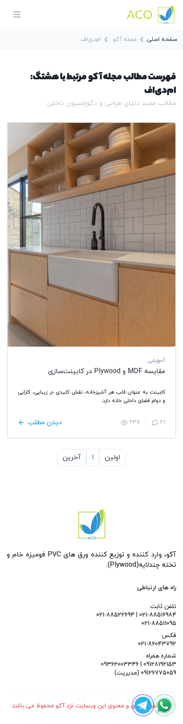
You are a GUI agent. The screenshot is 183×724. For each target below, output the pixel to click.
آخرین (72, 457)
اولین (112, 457)
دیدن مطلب (45, 422)
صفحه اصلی (162, 39)
